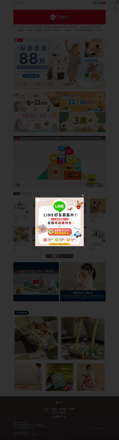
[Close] (82, 195)
